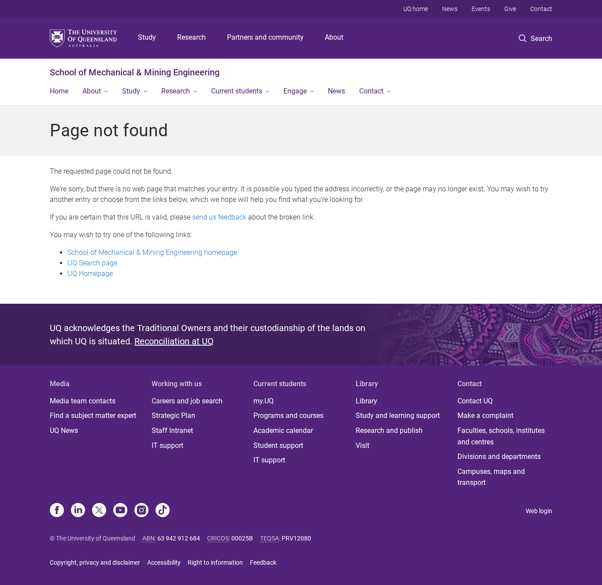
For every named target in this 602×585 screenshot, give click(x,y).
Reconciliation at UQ (174, 341)
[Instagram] (141, 511)
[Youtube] (120, 511)
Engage (295, 91)
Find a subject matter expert (93, 415)
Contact (541, 8)
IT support (167, 445)
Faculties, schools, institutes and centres (501, 436)
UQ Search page (92, 263)
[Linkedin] (78, 511)
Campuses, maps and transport (491, 477)
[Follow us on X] (99, 511)
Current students (236, 91)
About (334, 37)
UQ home (415, 8)
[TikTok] (163, 511)
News (449, 8)
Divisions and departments (499, 456)
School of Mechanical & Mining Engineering (134, 72)
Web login (539, 510)
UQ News (64, 430)
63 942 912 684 (178, 538)
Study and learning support (398, 415)
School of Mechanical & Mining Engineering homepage (152, 252)
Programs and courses (288, 415)
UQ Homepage (90, 273)
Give (510, 8)
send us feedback (219, 217)
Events (481, 8)
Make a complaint (485, 415)
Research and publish (389, 430)
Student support (278, 445)
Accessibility (164, 562)
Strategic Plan (173, 415)
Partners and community (265, 37)
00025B (242, 538)
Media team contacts (82, 401)
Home (59, 91)
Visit (362, 445)
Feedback (263, 562)
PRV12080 (296, 538)
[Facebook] (57, 511)
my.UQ (263, 401)
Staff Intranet (172, 430)
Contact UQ (475, 401)
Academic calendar (283, 430)
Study (147, 37)
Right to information (215, 562)
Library (366, 401)
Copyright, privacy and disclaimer (95, 562)
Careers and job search (187, 401)
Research (191, 37)
